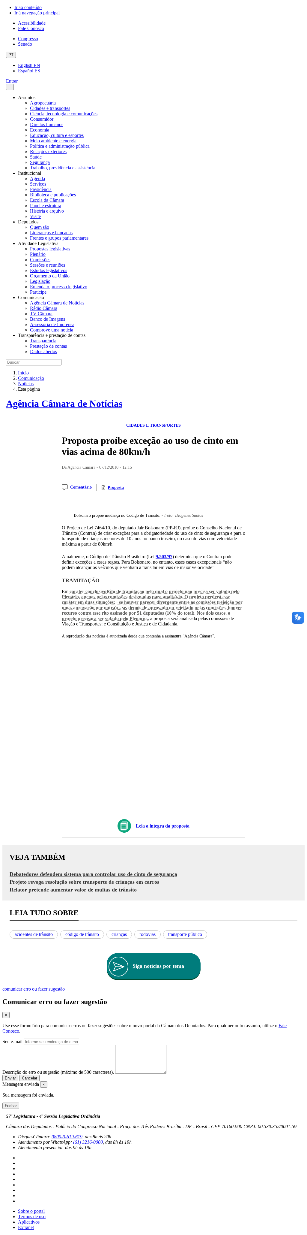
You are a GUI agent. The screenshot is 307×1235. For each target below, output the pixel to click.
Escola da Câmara (47, 200)
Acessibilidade (32, 23)
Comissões (40, 259)
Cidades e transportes (50, 108)
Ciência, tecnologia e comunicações (63, 113)
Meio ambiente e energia (53, 140)
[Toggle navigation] (10, 87)
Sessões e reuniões (47, 265)
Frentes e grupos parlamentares (59, 238)
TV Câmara (41, 313)
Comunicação (31, 378)
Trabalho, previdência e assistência (62, 167)
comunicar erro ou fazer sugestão (33, 988)
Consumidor (41, 119)
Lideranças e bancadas (51, 232)
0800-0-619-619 (67, 1136)
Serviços (38, 183)
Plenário (38, 254)
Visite (35, 216)
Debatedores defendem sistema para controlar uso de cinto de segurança (93, 874)
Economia (39, 129)
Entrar (12, 80)
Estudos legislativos (48, 270)
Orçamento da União (50, 275)
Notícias (26, 383)
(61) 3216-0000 (88, 1142)
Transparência (43, 340)
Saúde (36, 156)
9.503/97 (164, 556)
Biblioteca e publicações (53, 194)
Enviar (10, 1078)
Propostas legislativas (50, 248)
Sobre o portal (31, 1211)
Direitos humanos (46, 124)
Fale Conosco (31, 28)
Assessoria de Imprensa (52, 324)
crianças (119, 934)
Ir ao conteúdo (28, 7)
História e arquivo (47, 210)
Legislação (40, 281)
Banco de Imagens (47, 319)
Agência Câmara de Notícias (57, 302)
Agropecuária (43, 102)
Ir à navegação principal (37, 12)
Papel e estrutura (45, 205)
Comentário (81, 487)
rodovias (147, 934)
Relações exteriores (48, 151)
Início (23, 372)
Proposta (116, 487)
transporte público (185, 934)
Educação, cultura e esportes (57, 135)
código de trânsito (82, 934)
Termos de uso (32, 1216)
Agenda (37, 178)
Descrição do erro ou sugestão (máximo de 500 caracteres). (58, 1072)
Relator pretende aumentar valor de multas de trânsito (73, 890)
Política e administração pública (60, 146)
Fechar (11, 1105)
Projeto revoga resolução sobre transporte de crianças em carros (84, 882)
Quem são (39, 227)
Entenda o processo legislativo (58, 286)
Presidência (41, 189)
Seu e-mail (12, 1041)
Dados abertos (43, 351)
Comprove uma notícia (51, 329)
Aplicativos (29, 1221)
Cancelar (29, 1078)
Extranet (26, 1227)
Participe (38, 292)
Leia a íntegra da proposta (162, 825)
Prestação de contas (48, 346)
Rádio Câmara (43, 308)
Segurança (40, 162)
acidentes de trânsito (34, 934)
